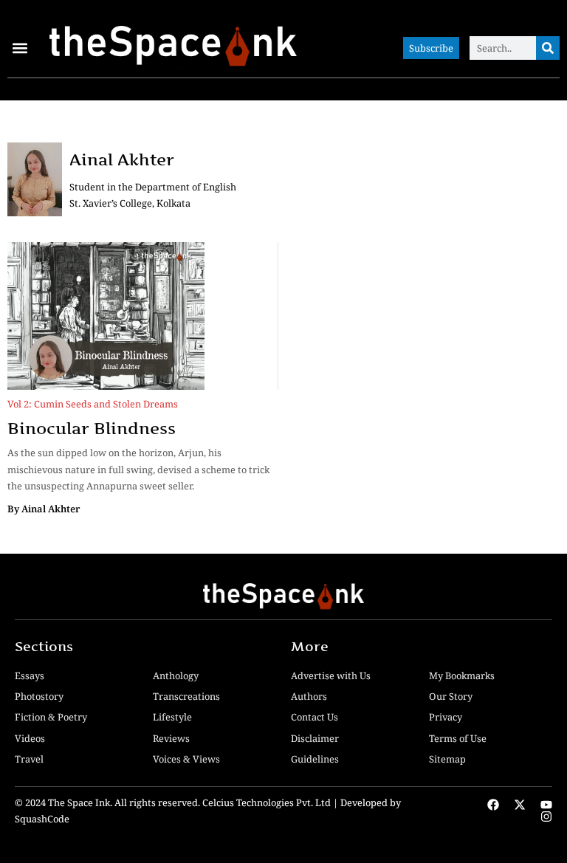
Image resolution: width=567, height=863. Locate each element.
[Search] (548, 48)
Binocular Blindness (91, 428)
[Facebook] (493, 805)
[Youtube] (546, 805)
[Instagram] (546, 816)
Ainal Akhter (121, 159)
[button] (19, 48)
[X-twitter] (520, 805)
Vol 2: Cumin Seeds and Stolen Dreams (92, 403)
